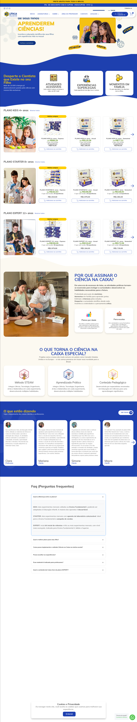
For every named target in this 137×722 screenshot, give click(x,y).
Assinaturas (43, 14)
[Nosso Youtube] (9, 8)
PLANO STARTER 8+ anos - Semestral (118, 190)
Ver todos (125, 412)
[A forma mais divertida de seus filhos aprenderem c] (68, 53)
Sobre (54, 14)
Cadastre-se (128, 8)
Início (32, 14)
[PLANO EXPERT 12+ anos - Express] (52, 229)
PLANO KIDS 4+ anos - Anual (85, 138)
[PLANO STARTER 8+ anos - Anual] (85, 178)
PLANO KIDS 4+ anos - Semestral (118, 138)
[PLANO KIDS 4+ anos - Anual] (85, 126)
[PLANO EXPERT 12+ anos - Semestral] (118, 229)
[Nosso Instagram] (4, 8)
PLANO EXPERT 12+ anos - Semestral (118, 241)
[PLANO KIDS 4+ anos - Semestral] (118, 126)
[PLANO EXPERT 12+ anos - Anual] (85, 229)
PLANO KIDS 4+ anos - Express (52, 138)
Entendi (69, 714)
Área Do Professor (70, 14)
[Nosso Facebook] (7, 8)
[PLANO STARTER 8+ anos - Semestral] (118, 178)
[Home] (10, 14)
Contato (84, 14)
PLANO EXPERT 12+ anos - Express (52, 241)
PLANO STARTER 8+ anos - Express (52, 190)
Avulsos (93, 14)
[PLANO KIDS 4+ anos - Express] (52, 126)
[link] (120, 14)
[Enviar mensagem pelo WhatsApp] (132, 717)
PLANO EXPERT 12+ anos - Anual (85, 241)
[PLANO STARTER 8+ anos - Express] (52, 178)
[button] (132, 134)
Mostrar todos (35, 110)
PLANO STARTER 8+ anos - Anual (85, 190)
